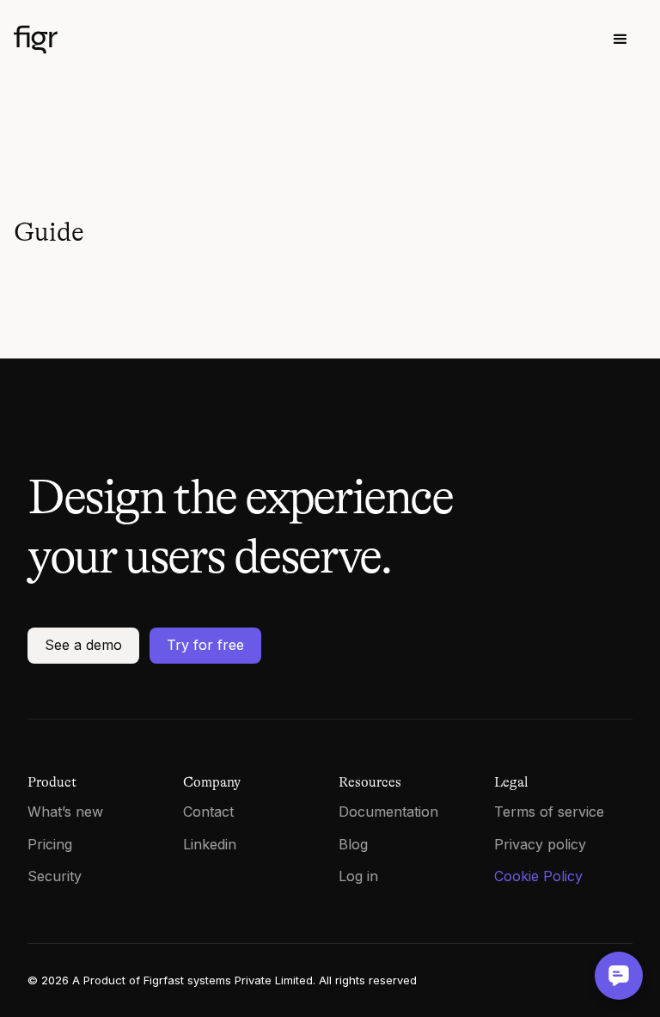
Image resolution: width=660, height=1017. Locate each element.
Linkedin (209, 844)
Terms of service (549, 811)
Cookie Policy (538, 876)
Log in (358, 876)
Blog (353, 844)
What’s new (65, 811)
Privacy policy (540, 844)
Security (55, 876)
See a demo (83, 644)
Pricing (50, 844)
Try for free (205, 644)
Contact (208, 811)
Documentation (388, 811)
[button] (620, 39)
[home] (108, 39)
